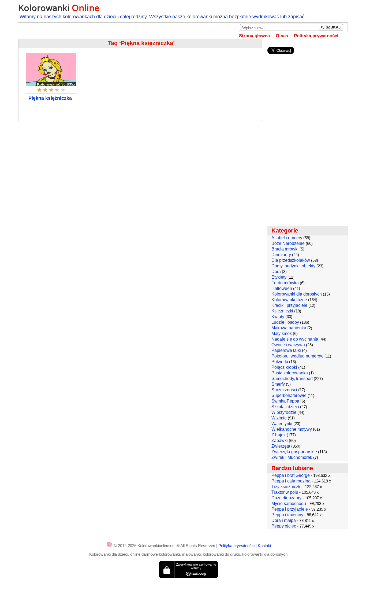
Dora (276, 271)
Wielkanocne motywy (291, 429)
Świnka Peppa (285, 401)
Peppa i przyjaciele (289, 509)
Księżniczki (282, 311)
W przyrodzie (283, 412)
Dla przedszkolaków (290, 260)
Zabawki (279, 440)
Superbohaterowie (289, 395)
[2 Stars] (45, 90)
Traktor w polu (284, 492)
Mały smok (281, 333)
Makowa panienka (288, 328)
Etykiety (278, 277)
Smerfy (278, 384)
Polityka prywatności (316, 35)
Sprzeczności (284, 390)
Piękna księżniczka (50, 98)
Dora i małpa (283, 520)
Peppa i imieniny (287, 514)
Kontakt (264, 545)
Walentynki (281, 423)
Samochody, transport (292, 378)
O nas (282, 35)
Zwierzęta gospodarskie (294, 451)
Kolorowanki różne (289, 299)
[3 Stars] (51, 90)
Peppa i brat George (290, 475)
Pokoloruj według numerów (297, 356)
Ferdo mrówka (285, 283)
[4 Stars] (57, 90)
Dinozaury (281, 254)
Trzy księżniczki (286, 486)
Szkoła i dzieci (285, 406)
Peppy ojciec (283, 526)
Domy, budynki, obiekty (293, 266)
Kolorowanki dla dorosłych (296, 294)
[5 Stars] (63, 90)
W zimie (279, 418)
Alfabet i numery (286, 237)
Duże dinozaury (286, 498)
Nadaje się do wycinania (294, 339)
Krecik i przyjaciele (289, 305)
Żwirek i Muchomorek (291, 457)
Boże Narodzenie (288, 243)
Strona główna (254, 35)
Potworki (279, 361)
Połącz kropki (284, 367)
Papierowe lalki (286, 350)
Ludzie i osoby (285, 322)
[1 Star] (39, 90)
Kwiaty (277, 316)
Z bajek (278, 435)
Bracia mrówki (284, 249)
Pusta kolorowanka (289, 373)
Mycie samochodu (288, 503)
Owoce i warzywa (288, 344)
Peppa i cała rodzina (291, 481)
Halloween (281, 288)
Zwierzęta (280, 446)
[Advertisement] (140, 164)
